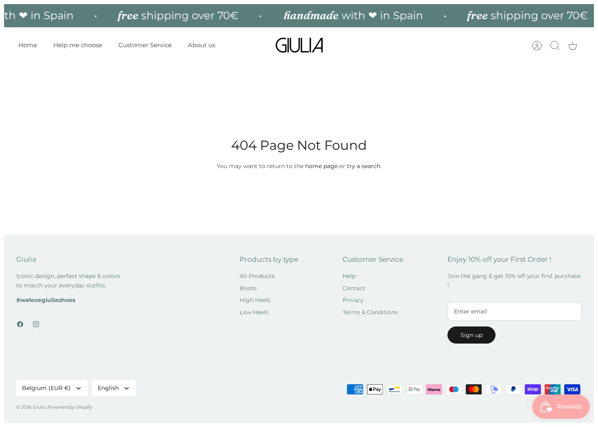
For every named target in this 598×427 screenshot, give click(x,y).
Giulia (39, 407)
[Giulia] (299, 45)
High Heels (255, 300)
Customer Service (145, 45)
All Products (257, 276)
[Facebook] (20, 324)
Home (27, 45)
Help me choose (77, 45)
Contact (354, 288)
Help (349, 276)
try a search (363, 166)
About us (201, 45)
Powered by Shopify (70, 407)
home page (321, 166)
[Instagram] (36, 324)
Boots (248, 288)
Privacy (353, 300)
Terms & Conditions (370, 312)
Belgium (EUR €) (46, 388)
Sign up (471, 335)
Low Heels (254, 312)
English (108, 388)
